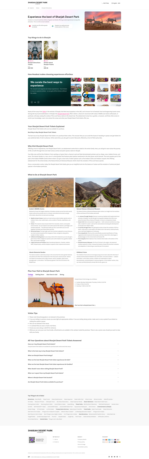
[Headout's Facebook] (117, 456)
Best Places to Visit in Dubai (35, 414)
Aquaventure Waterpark (80, 406)
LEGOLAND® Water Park (66, 406)
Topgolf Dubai (31, 416)
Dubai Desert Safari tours (100, 401)
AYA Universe (92, 406)
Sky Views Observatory (62, 401)
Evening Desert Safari (33, 404)
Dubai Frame (46, 399)
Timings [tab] (30, 274)
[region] (74, 55)
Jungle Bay (70, 416)
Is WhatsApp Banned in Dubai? (83, 411)
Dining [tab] (62, 274)
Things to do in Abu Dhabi (55, 419)
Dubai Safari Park (78, 399)
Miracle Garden (98, 399)
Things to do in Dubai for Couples (50, 411)
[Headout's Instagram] (111, 456)
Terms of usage (81, 444)
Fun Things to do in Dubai (70, 414)
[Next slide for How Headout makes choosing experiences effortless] (38, 102)
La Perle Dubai (50, 409)
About (37, 8)
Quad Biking (70, 404)
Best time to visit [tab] (52, 274)
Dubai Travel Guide (96, 409)
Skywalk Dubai (62, 416)
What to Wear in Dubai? (67, 411)
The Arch (54, 416)
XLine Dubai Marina (33, 419)
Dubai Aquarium (68, 399)
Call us (56, 439)
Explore (32, 8)
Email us (56, 442)
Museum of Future (39, 401)
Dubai (44, 111)
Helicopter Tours (50, 401)
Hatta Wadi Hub (111, 414)
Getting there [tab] (39, 274)
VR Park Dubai (40, 409)
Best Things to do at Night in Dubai (53, 414)
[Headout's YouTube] (114, 456)
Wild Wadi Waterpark (104, 404)
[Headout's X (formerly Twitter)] (120, 456)
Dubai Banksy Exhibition (89, 416)
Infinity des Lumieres (103, 416)
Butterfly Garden (108, 399)
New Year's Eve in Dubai (34, 411)
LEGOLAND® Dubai (53, 406)
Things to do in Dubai (98, 411)
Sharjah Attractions (47, 8)
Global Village (31, 409)
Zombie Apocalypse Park (43, 416)
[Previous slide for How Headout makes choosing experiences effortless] (31, 102)
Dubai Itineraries (107, 409)
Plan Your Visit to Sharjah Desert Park (84, 305)
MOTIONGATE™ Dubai (40, 406)
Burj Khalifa (38, 399)
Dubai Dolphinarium (57, 399)
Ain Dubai (30, 401)
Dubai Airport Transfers (76, 409)
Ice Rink (30, 406)
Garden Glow (115, 404)
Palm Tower (78, 416)
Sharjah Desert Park (63, 114)
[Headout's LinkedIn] (109, 456)
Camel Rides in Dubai (59, 404)
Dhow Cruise (88, 399)
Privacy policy (81, 442)
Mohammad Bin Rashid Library (97, 414)
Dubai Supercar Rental (76, 401)
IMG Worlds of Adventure (90, 404)
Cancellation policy (83, 447)
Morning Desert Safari (47, 404)
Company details (82, 439)
